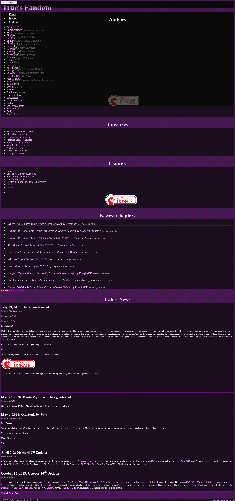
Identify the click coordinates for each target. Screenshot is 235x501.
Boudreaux (12, 38)
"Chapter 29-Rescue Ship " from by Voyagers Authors (62, 231)
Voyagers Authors (15, 106)
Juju (9, 65)
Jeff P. (10, 59)
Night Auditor (13, 78)
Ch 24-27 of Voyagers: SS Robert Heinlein (86, 461)
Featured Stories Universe (19, 139)
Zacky (10, 111)
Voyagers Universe (16, 153)
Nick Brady (12, 76)
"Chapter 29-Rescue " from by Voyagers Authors (59, 238)
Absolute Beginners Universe (21, 131)
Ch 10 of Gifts (70, 487)
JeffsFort (12, 321)
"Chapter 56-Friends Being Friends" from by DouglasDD (56, 287)
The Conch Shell (47, 484)
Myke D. (11, 73)
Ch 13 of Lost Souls (52, 464)
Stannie (10, 89)
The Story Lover (15, 95)
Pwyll (9, 81)
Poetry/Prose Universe (18, 148)
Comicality (12, 46)
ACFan (10, 27)
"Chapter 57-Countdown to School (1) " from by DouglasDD (58, 273)
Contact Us (12, 187)
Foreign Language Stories (19, 142)
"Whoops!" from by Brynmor (45, 259)
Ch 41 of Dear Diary (18, 464)
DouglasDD (12, 48)
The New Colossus (46, 487)
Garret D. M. (13, 54)
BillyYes (11, 35)
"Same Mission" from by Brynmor (43, 266)
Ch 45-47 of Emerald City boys (148, 461)
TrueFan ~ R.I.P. (15, 100)
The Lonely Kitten (16, 92)
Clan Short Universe (17, 134)
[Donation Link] (18, 368)
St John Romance (157, 482)
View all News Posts (10, 493)
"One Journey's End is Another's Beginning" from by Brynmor (59, 280)
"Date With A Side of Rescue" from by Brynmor (52, 252)
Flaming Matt (13, 51)
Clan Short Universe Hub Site (21, 173)
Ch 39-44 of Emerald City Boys (110, 482)
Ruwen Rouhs (13, 84)
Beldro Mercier (14, 29)
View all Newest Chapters (12, 290)
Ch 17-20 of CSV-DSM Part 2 (98, 484)
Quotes (10, 171)
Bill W (10, 32)
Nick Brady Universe (17, 145)
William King (13, 108)
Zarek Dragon (13, 114)
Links (9, 184)
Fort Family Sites (15, 179)
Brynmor (11, 40)
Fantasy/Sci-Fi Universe (18, 137)
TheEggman (12, 97)
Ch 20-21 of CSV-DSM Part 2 (94, 464)
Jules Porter (12, 67)
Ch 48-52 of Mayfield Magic (80, 482)
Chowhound (12, 43)
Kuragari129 (13, 70)
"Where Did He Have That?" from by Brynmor (51, 223)
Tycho (10, 103)
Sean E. (10, 86)
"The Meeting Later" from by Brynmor (46, 245)
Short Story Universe (17, 150)
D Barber (12, 456)
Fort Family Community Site (21, 176)
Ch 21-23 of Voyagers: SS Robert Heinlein (204, 482)
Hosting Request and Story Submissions (26, 182)
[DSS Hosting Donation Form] (121, 200)
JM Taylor (12, 62)
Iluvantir (11, 57)
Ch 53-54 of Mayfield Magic (183, 461)
